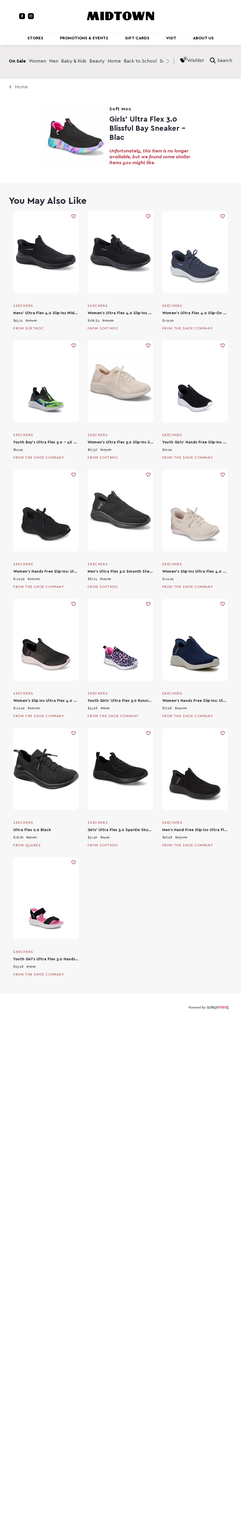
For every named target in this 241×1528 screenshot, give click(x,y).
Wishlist (195, 60)
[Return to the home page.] (120, 16)
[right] (168, 61)
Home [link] (114, 61)
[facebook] (22, 16)
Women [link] (37, 61)
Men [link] (53, 61)
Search (224, 60)
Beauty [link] (97, 61)
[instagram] (30, 16)
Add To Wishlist (73, 216)
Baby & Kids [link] (73, 61)
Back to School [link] (140, 61)
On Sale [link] (17, 61)
